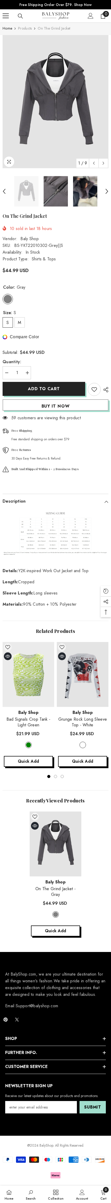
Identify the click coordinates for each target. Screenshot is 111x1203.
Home (7, 28)
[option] (55, 101)
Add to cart (44, 389)
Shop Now (83, 4)
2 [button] (55, 776)
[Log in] (90, 16)
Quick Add (28, 761)
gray (55, 914)
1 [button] (48, 776)
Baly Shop (29, 239)
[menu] (6, 16)
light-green (28, 745)
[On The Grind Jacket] (55, 844)
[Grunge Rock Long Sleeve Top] (82, 674)
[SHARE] (104, 389)
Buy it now (56, 406)
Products (25, 28)
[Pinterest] (5, 1019)
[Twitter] (17, 1019)
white (83, 745)
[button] (93, 163)
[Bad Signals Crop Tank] (28, 674)
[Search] (20, 16)
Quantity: (12, 362)
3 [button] (62, 776)
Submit (92, 1107)
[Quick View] (8, 656)
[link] (30, 1194)
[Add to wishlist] (94, 389)
